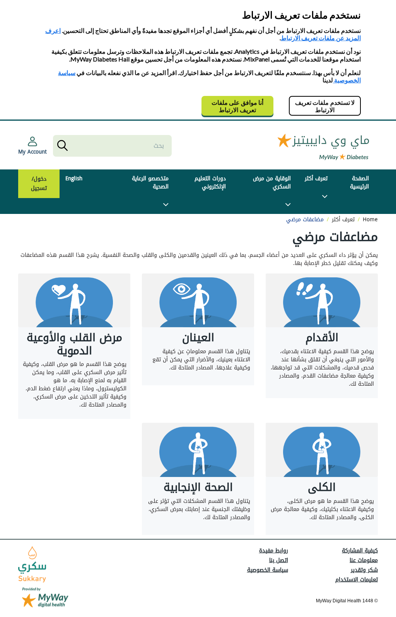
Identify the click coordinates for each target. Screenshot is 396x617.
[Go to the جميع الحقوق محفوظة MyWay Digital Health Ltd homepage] (324, 145)
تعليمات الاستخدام (356, 579)
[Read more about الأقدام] (322, 300)
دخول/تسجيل (39, 183)
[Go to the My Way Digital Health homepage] (45, 598)
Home (370, 219)
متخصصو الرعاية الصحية (150, 182)
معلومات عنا (364, 560)
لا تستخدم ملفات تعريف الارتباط (324, 106)
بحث (61, 146)
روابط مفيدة (273, 550)
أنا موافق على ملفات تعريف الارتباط (237, 106)
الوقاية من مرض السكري (272, 182)
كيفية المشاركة (360, 550)
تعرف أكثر (316, 178)
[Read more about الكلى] (322, 450)
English (73, 178)
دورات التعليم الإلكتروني (210, 182)
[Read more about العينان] (198, 300)
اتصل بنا (278, 560)
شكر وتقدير (364, 570)
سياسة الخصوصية (267, 570)
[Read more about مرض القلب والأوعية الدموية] (74, 300)
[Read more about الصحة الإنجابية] (198, 450)
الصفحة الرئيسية (359, 182)
